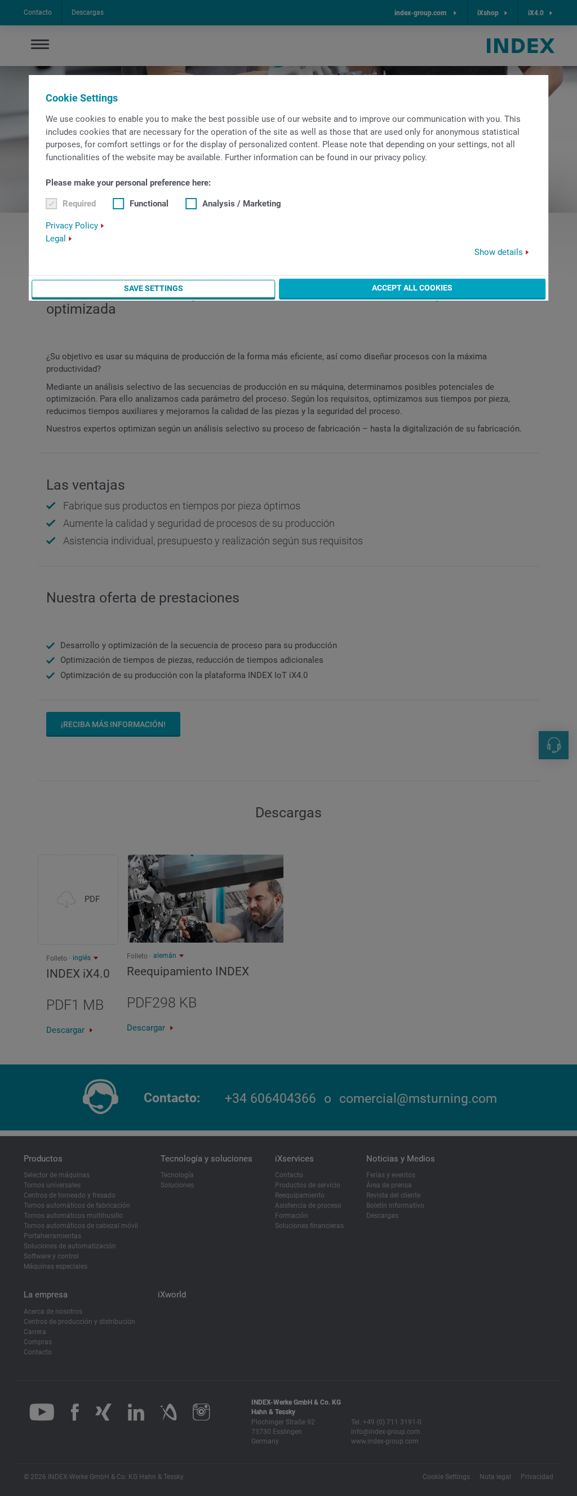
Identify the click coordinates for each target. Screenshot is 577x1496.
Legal (56, 239)
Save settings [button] (153, 288)
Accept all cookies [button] (412, 287)
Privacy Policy (72, 226)
